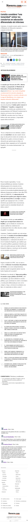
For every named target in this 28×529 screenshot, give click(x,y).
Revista (16, 486)
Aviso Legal (18, 499)
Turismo (17, 503)
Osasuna (4, 492)
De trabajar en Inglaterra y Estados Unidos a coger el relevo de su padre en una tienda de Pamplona (15, 328)
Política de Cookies (7, 505)
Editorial (4, 484)
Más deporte (18, 481)
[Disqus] (14, 406)
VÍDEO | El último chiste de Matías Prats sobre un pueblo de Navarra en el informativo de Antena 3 (15, 334)
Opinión (3, 482)
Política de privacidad (7, 507)
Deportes (17, 471)
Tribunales (4, 476)
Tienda (17, 505)
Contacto (5, 501)
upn (4, 63)
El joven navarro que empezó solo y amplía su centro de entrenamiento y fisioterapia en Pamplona (14, 347)
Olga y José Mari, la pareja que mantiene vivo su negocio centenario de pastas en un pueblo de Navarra (15, 322)
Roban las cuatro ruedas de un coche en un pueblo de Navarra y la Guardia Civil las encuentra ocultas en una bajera (15, 310)
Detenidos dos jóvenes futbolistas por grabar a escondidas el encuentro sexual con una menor (15, 365)
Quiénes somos (6, 499)
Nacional (17, 484)
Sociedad (4, 478)
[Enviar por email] (19, 59)
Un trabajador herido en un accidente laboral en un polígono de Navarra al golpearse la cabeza (17, 126)
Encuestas (4, 489)
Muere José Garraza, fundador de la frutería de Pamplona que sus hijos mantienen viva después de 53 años (14, 353)
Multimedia (17, 488)
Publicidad (5, 503)
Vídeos (17, 491)
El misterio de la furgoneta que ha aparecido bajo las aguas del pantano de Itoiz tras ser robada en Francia (15, 341)
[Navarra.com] (14, 5)
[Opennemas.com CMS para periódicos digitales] (14, 518)
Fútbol (17, 472)
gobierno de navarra (10, 63)
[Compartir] (8, 59)
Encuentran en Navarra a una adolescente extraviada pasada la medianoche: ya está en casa (18, 293)
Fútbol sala (18, 480)
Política (3, 472)
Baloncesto (18, 474)
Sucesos (4, 474)
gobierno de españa (5, 64)
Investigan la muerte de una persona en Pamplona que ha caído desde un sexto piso (17, 256)
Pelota (17, 476)
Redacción (4, 53)
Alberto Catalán (20, 63)
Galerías (17, 490)
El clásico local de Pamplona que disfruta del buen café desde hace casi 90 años (17, 213)
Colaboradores (5, 486)
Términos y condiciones (17, 376)
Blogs (3, 487)
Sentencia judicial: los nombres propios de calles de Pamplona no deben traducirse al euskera (18, 77)
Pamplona (4, 480)
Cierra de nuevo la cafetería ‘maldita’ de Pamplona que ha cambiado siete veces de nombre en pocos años (15, 316)
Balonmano (18, 478)
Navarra (3, 471)
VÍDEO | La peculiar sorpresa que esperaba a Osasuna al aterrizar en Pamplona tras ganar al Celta (15, 359)
